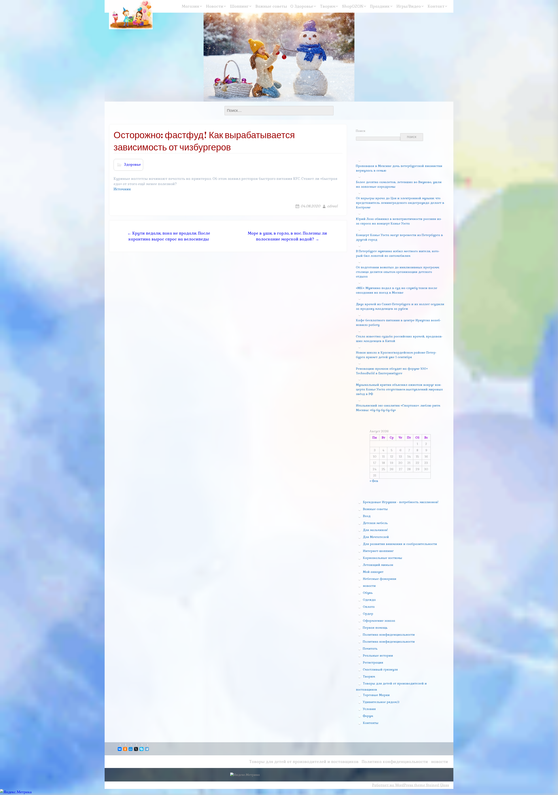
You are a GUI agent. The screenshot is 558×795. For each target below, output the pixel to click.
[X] (136, 749)
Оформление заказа (379, 621)
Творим (327, 6)
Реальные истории (378, 655)
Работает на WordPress (392, 785)
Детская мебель (375, 523)
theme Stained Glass (431, 785)
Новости (214, 6)
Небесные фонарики (379, 579)
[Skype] (142, 749)
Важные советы (271, 6)
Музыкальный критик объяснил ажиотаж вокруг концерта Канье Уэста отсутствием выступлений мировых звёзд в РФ (399, 389)
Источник (122, 189)
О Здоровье (301, 6)
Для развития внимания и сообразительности (400, 544)
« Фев (374, 481)
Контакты (370, 723)
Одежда (369, 600)
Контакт (436, 6)
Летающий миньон (378, 565)
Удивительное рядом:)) (381, 702)
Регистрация (373, 662)
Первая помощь (375, 628)
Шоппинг (239, 6)
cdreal (332, 206)
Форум (368, 716)
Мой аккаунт (373, 572)
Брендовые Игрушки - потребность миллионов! (400, 502)
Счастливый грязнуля (380, 669)
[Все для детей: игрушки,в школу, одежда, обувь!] (131, 14)
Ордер (368, 614)
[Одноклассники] (125, 749)
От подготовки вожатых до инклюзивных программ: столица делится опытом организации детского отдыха (397, 271)
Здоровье (132, 164)
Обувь (368, 593)
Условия (369, 709)
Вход (367, 516)
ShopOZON (352, 6)
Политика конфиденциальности (389, 635)
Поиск (360, 131)
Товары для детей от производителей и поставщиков (304, 761)
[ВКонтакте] (120, 749)
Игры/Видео (408, 6)
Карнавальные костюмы (382, 558)
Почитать (370, 648)
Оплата (369, 607)
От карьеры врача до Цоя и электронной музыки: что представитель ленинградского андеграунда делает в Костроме (400, 202)
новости (369, 586)
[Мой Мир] (131, 749)
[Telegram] (147, 749)
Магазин (190, 6)
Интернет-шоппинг (378, 551)
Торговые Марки (376, 695)
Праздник (380, 6)
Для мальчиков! (375, 530)
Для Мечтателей (376, 537)
